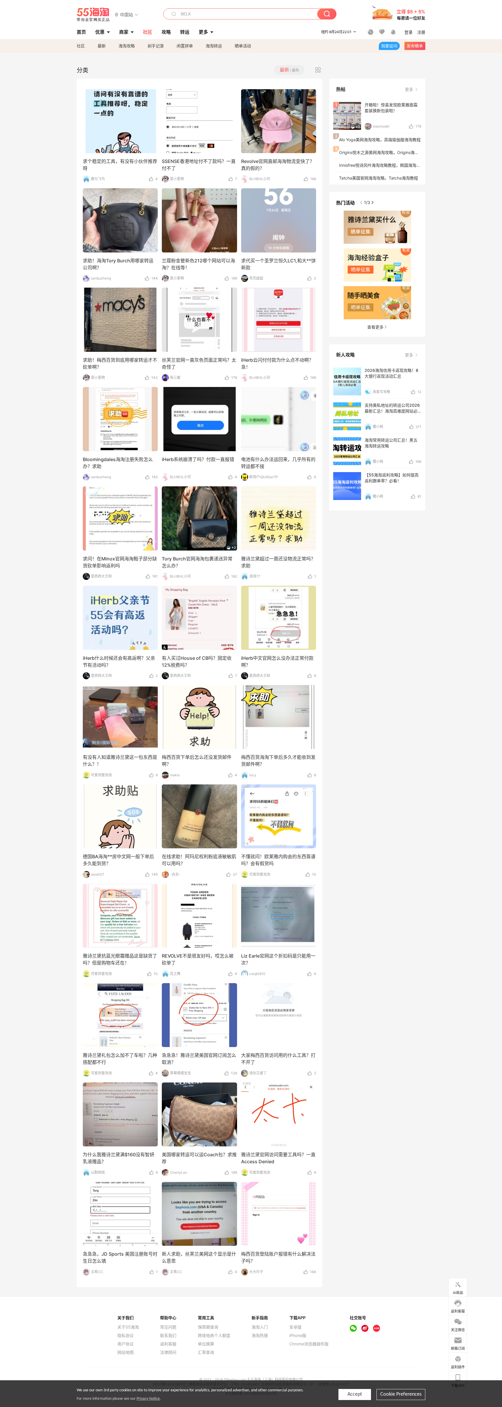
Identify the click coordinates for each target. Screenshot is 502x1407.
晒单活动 (243, 45)
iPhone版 (297, 1335)
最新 (102, 45)
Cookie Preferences (401, 1394)
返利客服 (168, 1344)
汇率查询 (206, 1352)
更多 (409, 89)
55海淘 (93, 14)
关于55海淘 (128, 1327)
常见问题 (168, 1327)
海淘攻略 (127, 45)
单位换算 (206, 1344)
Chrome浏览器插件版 (309, 1344)
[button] (126, 14)
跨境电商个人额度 (214, 1335)
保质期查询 (208, 1327)
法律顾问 (168, 1352)
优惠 (100, 32)
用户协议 (125, 1344)
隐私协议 (125, 1335)
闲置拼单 (185, 45)
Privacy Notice (148, 1399)
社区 (81, 45)
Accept (354, 1394)
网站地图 (125, 1352)
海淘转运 (214, 45)
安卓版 (295, 1327)
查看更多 (375, 327)
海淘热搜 (260, 1335)
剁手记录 (156, 45)
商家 (123, 32)
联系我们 (168, 1335)
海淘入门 (260, 1327)
